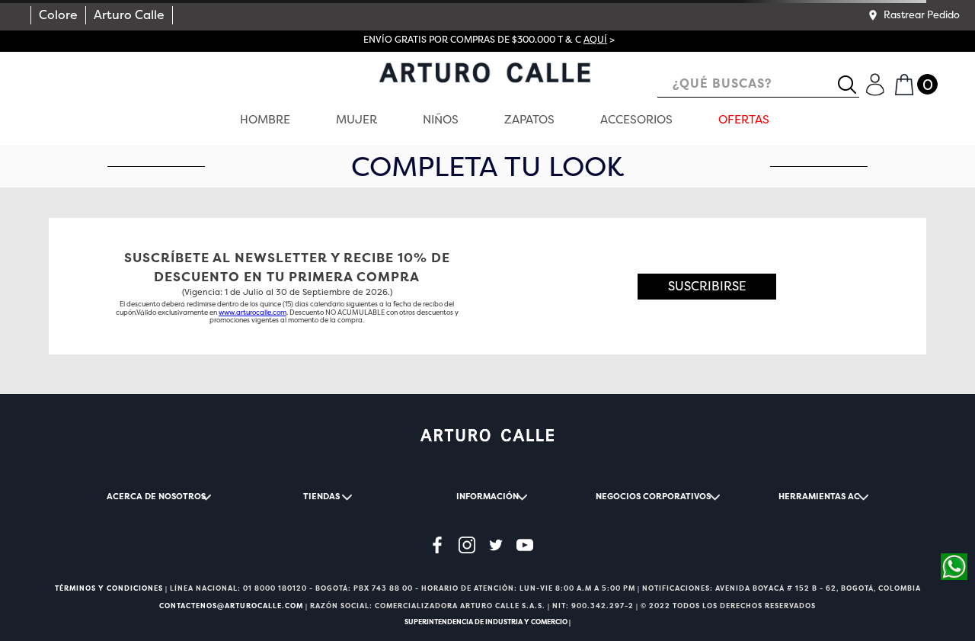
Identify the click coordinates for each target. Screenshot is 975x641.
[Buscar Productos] (853, 84)
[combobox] (758, 85)
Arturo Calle (129, 15)
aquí (595, 40)
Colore (58, 15)
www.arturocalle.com (252, 312)
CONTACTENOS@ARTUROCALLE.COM (231, 606)
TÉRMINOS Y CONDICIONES (109, 588)
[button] (913, 15)
